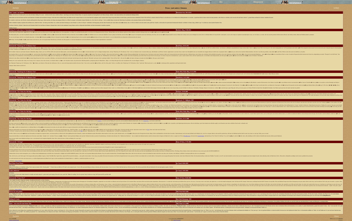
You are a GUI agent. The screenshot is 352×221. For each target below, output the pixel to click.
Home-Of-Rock (18, 161)
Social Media (112, 2)
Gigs (76, 2)
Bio (221, 2)
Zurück (16, 8)
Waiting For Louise (177, 220)
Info (149, 2)
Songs (185, 2)
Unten (336, 8)
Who (82, 131)
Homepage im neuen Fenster (14, 220)
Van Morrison (187, 136)
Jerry (148, 129)
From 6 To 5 (146, 120)
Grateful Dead (201, 136)
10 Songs (100, 120)
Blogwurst (257, 2)
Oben (336, 216)
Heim (4, 2)
